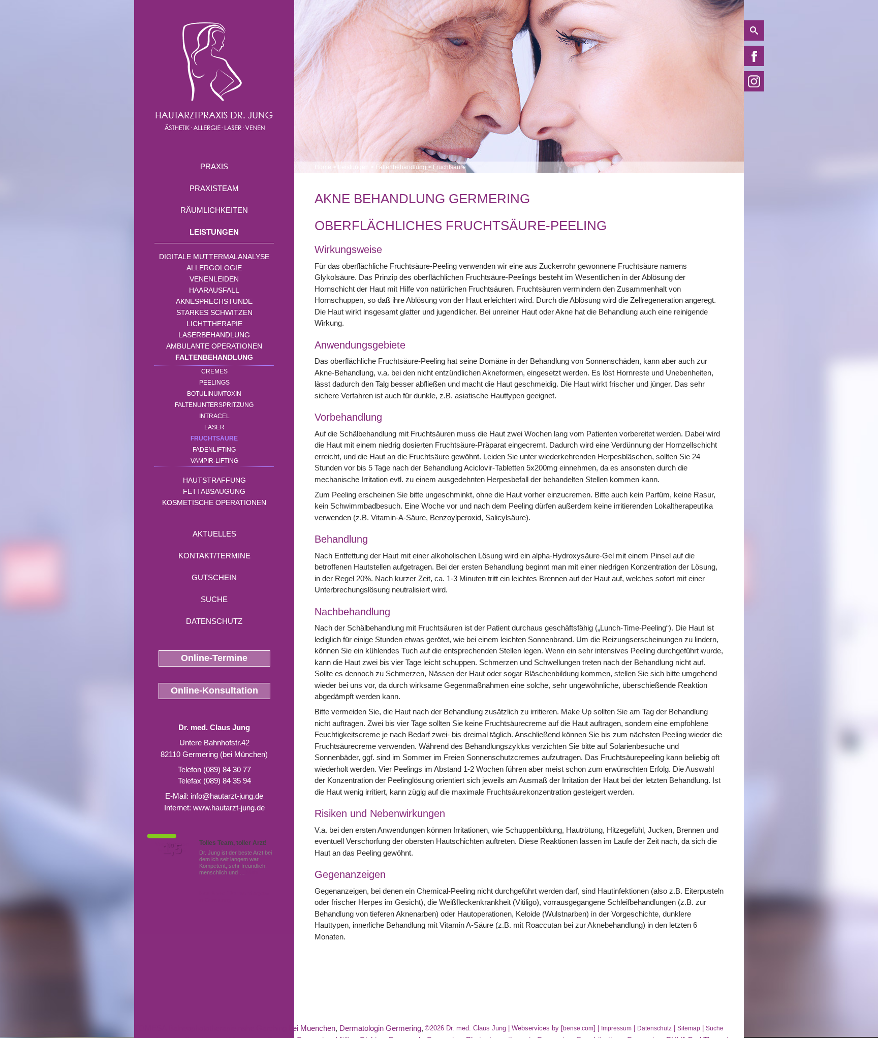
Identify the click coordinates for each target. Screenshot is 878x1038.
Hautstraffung (214, 480)
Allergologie (214, 268)
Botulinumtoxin (214, 393)
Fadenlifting (214, 449)
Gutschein (214, 577)
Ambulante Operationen (214, 346)
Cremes (214, 371)
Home (323, 167)
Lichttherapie (214, 324)
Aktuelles (214, 533)
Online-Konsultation (214, 690)
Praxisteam (214, 188)
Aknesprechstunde (214, 301)
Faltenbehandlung (214, 357)
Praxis (214, 166)
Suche (214, 599)
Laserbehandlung (214, 335)
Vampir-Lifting (214, 460)
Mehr (252, 872)
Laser (214, 427)
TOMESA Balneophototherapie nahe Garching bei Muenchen (234, 1028)
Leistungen (214, 232)
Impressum (616, 1028)
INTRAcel (214, 416)
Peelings (214, 382)
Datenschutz (214, 621)
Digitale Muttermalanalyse (214, 257)
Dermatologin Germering (380, 1028)
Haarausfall (214, 290)
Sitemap (688, 1028)
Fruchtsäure (214, 438)
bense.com (578, 1028)
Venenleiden (214, 279)
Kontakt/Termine (214, 555)
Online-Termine (214, 658)
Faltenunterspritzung (214, 404)
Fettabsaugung (214, 491)
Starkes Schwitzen (214, 312)
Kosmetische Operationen (214, 502)
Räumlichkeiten (214, 210)
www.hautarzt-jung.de (229, 807)
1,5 (172, 849)
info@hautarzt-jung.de (227, 796)
